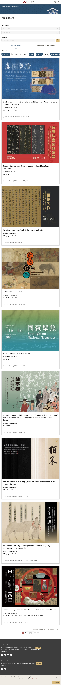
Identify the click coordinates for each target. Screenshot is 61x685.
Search (58, 40)
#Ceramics (23, 54)
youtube (8, 655)
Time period (5, 25)
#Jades (31, 54)
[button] (2, 2)
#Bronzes (39, 54)
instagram (5, 655)
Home (3, 6)
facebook (2, 655)
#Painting (15, 54)
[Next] (35, 632)
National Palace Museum (29, 2)
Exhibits (8, 6)
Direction (38, 647)
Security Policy (35, 678)
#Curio (46, 54)
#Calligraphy (6, 54)
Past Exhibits (15, 6)
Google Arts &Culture (11, 655)
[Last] (38, 632)
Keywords (4, 37)
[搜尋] (59, 2)
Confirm (56, 682)
